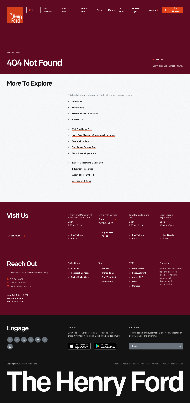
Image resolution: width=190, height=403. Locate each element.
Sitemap (165, 364)
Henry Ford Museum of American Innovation (93, 135)
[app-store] (79, 346)
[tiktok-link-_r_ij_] (45, 340)
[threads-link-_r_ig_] (24, 340)
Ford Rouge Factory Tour (84, 147)
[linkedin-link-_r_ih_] (31, 340)
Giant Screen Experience (84, 154)
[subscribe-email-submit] (180, 346)
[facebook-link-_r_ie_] (10, 340)
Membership (78, 108)
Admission (77, 102)
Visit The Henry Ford (82, 129)
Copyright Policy (141, 364)
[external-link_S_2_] (30, 282)
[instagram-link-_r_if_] (17, 340)
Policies (127, 364)
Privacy (155, 364)
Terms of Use (177, 364)
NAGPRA (117, 364)
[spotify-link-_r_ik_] (10, 346)
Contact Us (77, 120)
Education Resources (82, 169)
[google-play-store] (105, 346)
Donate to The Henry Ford (85, 114)
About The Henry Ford (83, 175)
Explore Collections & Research (87, 163)
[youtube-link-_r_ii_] (38, 340)
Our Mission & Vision (81, 181)
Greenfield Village (80, 141)
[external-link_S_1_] (30, 279)
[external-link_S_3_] (30, 286)
